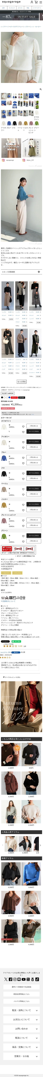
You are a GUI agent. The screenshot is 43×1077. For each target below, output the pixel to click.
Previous (3, 57)
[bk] (2, 397)
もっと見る (22, 381)
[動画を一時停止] (21, 205)
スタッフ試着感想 (8, 272)
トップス (25, 26)
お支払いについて (21, 1019)
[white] (4, 397)
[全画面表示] (40, 238)
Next (39, 57)
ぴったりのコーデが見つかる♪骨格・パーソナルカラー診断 (21, 11)
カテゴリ (20, 8)
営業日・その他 (21, 1056)
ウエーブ (6, 573)
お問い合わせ (21, 1029)
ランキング (12, 8)
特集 (28, 8)
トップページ (5, 26)
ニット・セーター (35, 26)
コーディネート (37, 8)
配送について (21, 1038)
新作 (3, 8)
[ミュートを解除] (35, 238)
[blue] (9, 397)
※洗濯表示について (8, 601)
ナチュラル (17, 573)
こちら (32, 414)
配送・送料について (21, 1010)
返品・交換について (21, 1047)
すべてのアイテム (15, 26)
